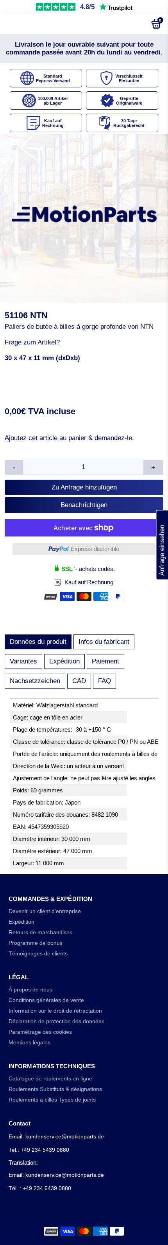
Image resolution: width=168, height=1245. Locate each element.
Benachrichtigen (84, 505)
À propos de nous (30, 990)
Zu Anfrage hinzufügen (84, 487)
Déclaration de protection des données (56, 1021)
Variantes (23, 661)
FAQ (104, 681)
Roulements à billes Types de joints (52, 1100)
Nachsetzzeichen (35, 681)
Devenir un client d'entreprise (45, 911)
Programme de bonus (36, 943)
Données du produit (38, 641)
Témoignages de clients (38, 954)
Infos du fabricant (104, 641)
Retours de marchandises (40, 932)
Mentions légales (29, 1043)
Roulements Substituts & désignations (55, 1089)
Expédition (64, 661)
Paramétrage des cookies (40, 1032)
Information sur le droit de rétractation (55, 1011)
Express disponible (95, 548)
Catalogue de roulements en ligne (50, 1079)
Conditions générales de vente (46, 1000)
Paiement (105, 661)
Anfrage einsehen (162, 544)
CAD (79, 681)
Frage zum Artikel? (32, 342)
